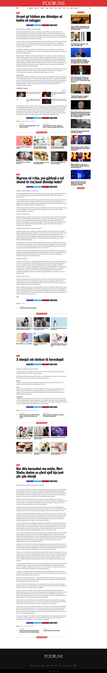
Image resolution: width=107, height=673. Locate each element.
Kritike (60, 8)
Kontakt (76, 8)
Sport (64, 8)
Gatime (71, 8)
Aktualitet (36, 8)
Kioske (47, 8)
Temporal (42, 8)
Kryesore (31, 8)
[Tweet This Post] (37, 25)
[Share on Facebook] (29, 25)
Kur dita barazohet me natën (27, 626)
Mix (68, 8)
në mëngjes (32, 121)
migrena (23, 303)
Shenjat (29, 410)
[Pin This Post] (45, 25)
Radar (51, 8)
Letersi (55, 8)
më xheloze (23, 410)
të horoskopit (35, 410)
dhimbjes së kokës (25, 121)
